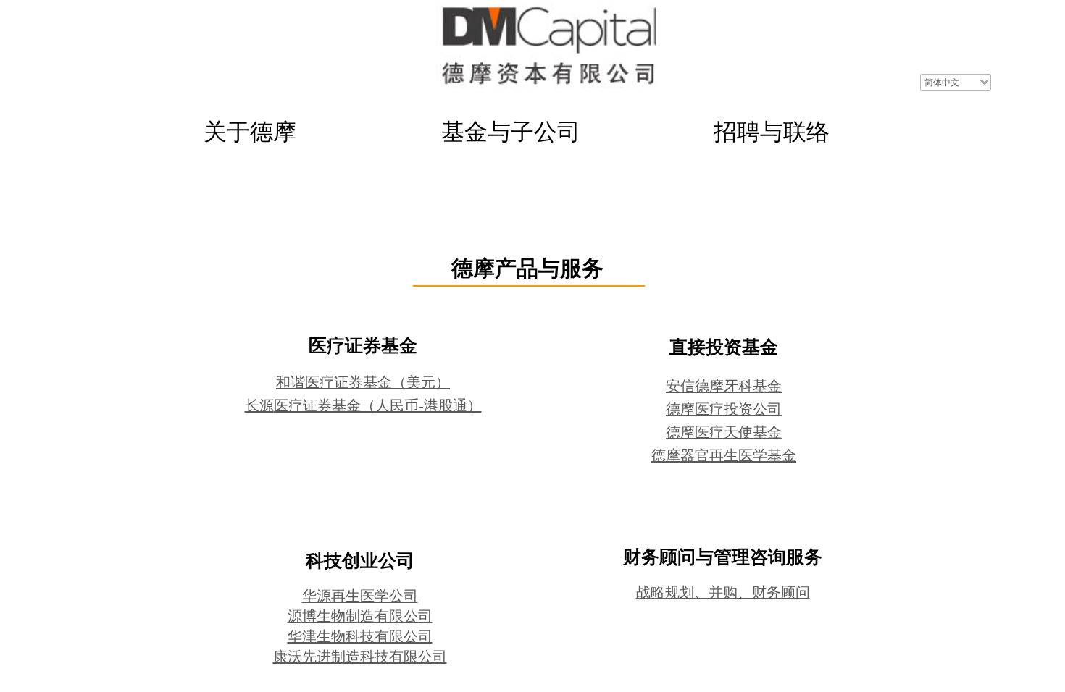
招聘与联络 (772, 132)
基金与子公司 (510, 132)
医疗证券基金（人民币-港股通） (378, 405)
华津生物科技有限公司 (360, 636)
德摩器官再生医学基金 (723, 455)
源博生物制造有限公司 (360, 616)
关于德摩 (250, 132)
